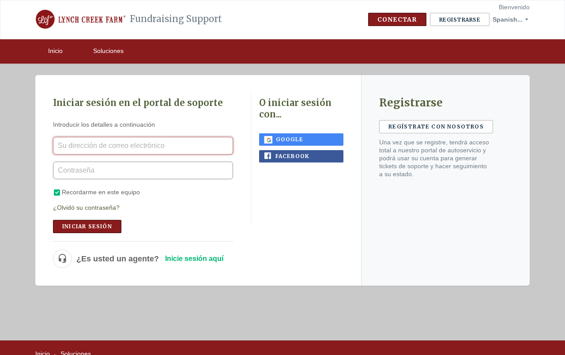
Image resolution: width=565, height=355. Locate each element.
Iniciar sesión (87, 226)
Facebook (292, 156)
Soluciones (108, 50)
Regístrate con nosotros (436, 126)
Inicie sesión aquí (194, 258)
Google (289, 139)
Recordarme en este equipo (101, 192)
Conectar (397, 19)
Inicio (55, 50)
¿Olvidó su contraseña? (86, 207)
